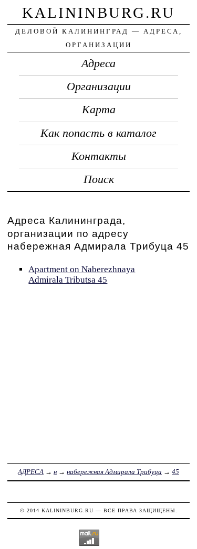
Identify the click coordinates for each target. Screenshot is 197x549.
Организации (99, 86)
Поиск (99, 179)
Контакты (98, 156)
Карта (99, 109)
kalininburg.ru (98, 12)
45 (175, 472)
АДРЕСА (31, 472)
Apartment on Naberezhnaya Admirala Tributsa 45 (81, 274)
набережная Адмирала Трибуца (114, 472)
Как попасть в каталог (98, 133)
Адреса (98, 63)
